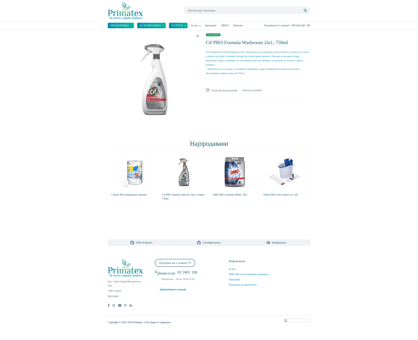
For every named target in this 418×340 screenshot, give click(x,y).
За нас (232, 269)
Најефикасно (279, 242)
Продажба (234, 279)
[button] (198, 36)
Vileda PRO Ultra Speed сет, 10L (280, 194)
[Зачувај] (221, 90)
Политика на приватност (243, 284)
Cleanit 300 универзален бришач (129, 194)
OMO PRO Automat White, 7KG (230, 194)
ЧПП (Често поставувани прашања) (248, 274)
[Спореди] (252, 90)
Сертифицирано (211, 242)
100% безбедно (144, 242)
